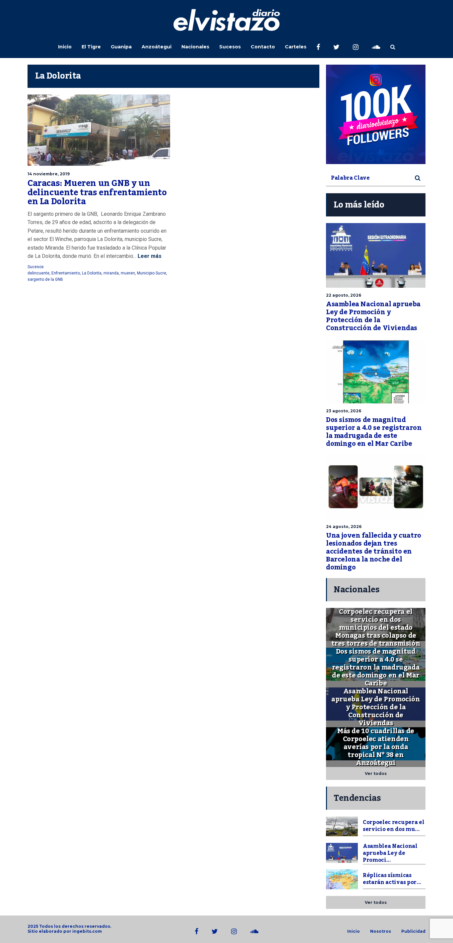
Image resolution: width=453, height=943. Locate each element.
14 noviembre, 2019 (49, 173)
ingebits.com (87, 931)
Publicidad (413, 931)
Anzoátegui (156, 47)
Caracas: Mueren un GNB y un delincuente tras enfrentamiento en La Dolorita (97, 192)
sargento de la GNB (45, 279)
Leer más (149, 256)
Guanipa (121, 47)
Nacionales (195, 47)
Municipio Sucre (151, 273)
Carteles (295, 47)
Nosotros (380, 931)
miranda (111, 273)
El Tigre (91, 47)
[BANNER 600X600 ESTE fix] (375, 114)
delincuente (38, 273)
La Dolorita (91, 273)
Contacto (263, 47)
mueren (128, 273)
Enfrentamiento (65, 273)
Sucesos (230, 47)
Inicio (65, 47)
